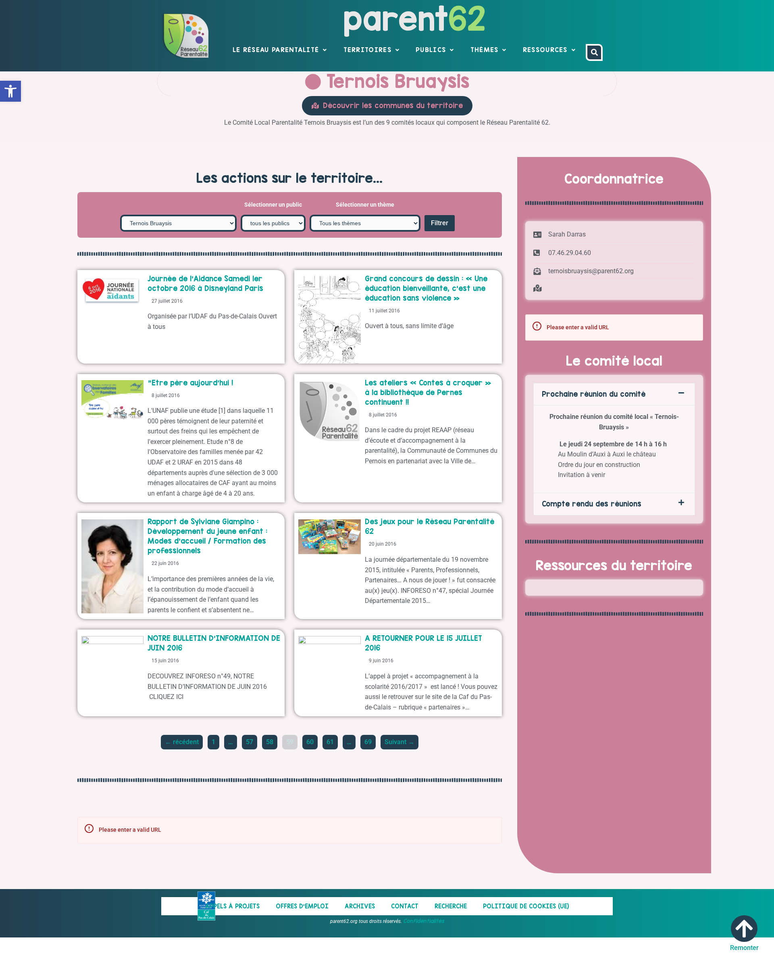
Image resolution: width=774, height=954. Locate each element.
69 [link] (370, 740)
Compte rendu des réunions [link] (591, 504)
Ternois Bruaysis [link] (395, 81)
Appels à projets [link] (232, 906)
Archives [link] (360, 906)
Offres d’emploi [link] (302, 906)
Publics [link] (431, 49)
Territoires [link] (367, 49)
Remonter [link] (744, 948)
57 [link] (251, 740)
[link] (10, 91)
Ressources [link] (545, 49)
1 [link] (215, 740)
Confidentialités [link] (423, 921)
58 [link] (271, 740)
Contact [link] (404, 906)
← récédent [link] (182, 742)
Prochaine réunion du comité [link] (593, 394)
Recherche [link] (451, 906)
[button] (614, 394)
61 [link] (332, 740)
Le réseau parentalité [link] (276, 49)
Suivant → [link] (399, 742)
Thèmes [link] (484, 49)
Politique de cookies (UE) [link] (526, 906)
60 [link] (312, 740)
